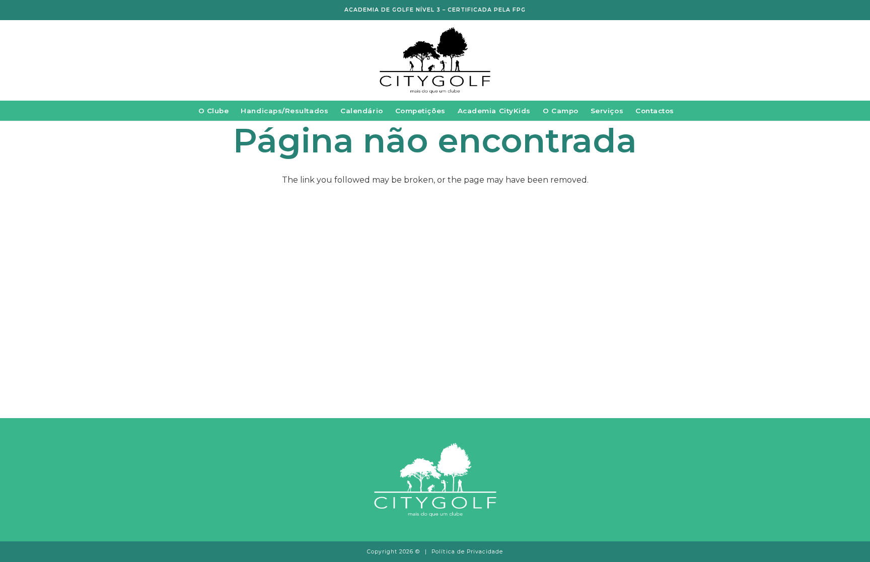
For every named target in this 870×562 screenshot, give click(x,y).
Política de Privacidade (467, 551)
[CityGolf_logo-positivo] (435, 61)
